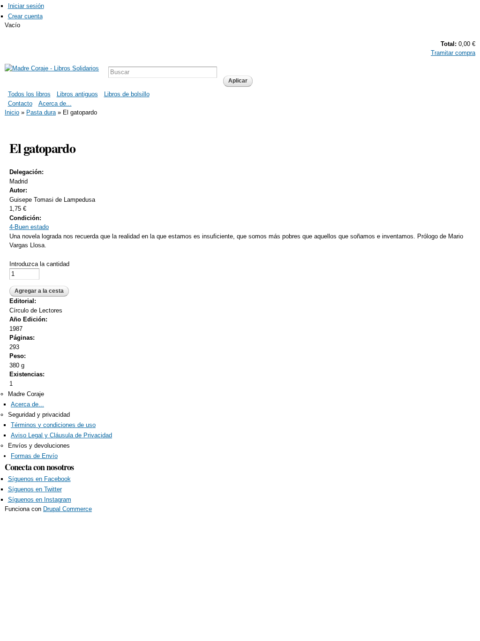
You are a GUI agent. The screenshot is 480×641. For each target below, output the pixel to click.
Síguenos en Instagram (39, 499)
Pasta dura (41, 112)
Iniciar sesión (26, 5)
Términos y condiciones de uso (53, 424)
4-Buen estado (29, 226)
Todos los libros (29, 94)
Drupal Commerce (67, 508)
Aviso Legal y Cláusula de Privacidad (61, 435)
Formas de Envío (34, 455)
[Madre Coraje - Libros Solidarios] (52, 68)
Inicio (12, 112)
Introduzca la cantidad (39, 263)
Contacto (20, 103)
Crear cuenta (25, 16)
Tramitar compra (453, 52)
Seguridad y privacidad (39, 414)
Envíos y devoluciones (39, 445)
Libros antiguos (77, 94)
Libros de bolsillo (127, 94)
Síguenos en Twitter (35, 489)
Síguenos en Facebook (39, 478)
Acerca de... (55, 103)
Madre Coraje (26, 393)
